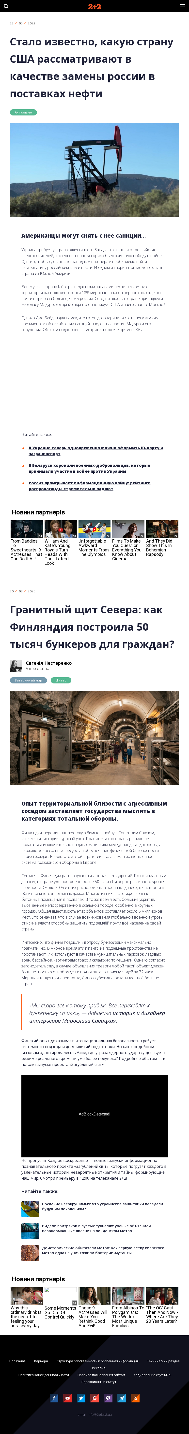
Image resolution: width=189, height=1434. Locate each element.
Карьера (41, 1361)
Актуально (23, 112)
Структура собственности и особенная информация (98, 1361)
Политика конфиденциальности (43, 1375)
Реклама (99, 1368)
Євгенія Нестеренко (49, 663)
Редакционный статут (98, 1381)
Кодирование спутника (152, 1375)
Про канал (17, 1361)
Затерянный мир (28, 680)
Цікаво (61, 680)
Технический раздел (163, 1361)
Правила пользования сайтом (101, 1375)
